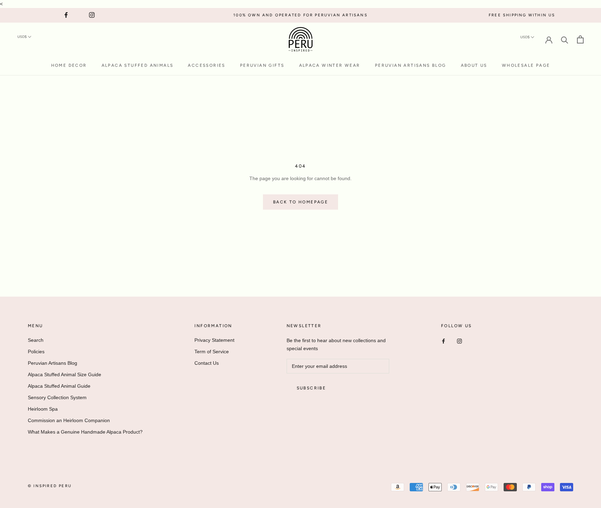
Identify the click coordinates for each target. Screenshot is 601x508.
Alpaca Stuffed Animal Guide (59, 386)
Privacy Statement (214, 340)
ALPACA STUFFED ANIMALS (138, 65)
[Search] (564, 39)
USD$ (22, 37)
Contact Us (206, 363)
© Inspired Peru (50, 486)
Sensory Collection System (57, 397)
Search (35, 340)
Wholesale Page (526, 65)
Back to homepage (300, 202)
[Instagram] (459, 341)
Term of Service (211, 351)
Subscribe (311, 388)
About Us (474, 65)
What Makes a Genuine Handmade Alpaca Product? (85, 432)
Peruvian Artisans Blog (410, 65)
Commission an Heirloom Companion (69, 420)
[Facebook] (443, 341)
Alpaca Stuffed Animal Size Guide (64, 374)
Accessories (206, 65)
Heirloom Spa (43, 409)
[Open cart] (580, 39)
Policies (36, 351)
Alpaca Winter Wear (329, 65)
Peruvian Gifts (262, 65)
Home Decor (69, 65)
